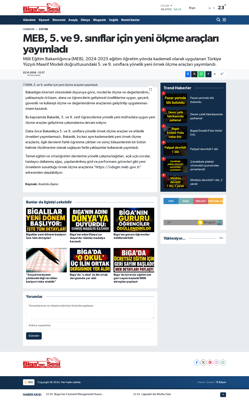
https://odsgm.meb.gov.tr (118, 167)
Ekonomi (58, 19)
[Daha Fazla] (208, 74)
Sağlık (113, 19)
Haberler (28, 29)
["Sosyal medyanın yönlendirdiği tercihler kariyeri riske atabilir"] (46, 260)
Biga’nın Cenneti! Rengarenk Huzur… (79, 394)
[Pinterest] (210, 363)
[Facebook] (197, 363)
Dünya (85, 19)
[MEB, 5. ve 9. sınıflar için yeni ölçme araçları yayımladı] (90, 85)
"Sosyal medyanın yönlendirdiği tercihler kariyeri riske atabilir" (41, 278)
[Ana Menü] (223, 20)
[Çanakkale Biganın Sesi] (42, 8)
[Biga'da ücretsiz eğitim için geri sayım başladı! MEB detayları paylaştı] (134, 260)
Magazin (99, 19)
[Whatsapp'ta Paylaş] (201, 74)
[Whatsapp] (223, 363)
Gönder (34, 335)
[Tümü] (221, 238)
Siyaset (44, 19)
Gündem (29, 19)
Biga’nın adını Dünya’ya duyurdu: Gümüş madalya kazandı (87, 238)
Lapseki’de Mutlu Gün (156, 394)
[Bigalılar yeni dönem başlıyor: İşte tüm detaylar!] (46, 219)
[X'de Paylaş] (194, 74)
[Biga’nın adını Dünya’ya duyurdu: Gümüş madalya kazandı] (90, 219)
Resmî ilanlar (130, 19)
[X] (203, 363)
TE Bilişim (220, 382)
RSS (30, 382)
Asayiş (73, 19)
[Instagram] (216, 363)
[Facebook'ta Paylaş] (187, 74)
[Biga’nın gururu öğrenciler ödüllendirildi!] (134, 219)
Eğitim (43, 29)
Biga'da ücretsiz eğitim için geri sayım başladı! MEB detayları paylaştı (132, 278)
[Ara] (219, 20)
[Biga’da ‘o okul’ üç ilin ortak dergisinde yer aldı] (90, 260)
